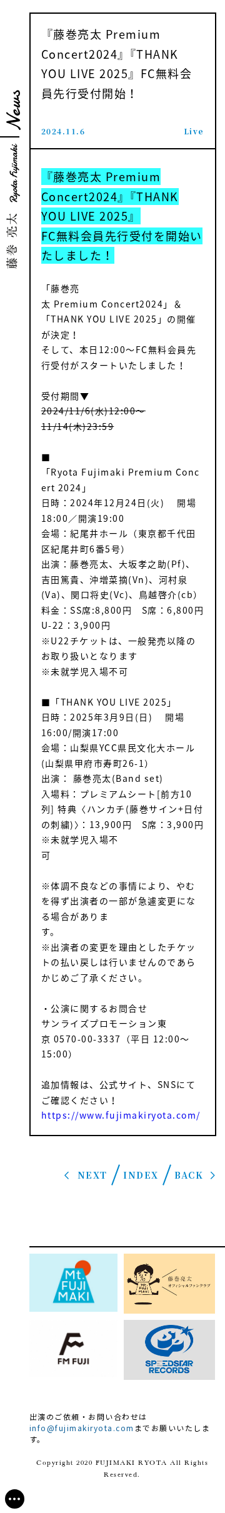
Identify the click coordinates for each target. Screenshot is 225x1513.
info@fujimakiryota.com (81, 1427)
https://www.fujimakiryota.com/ (121, 1115)
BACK (188, 1175)
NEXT (93, 1175)
